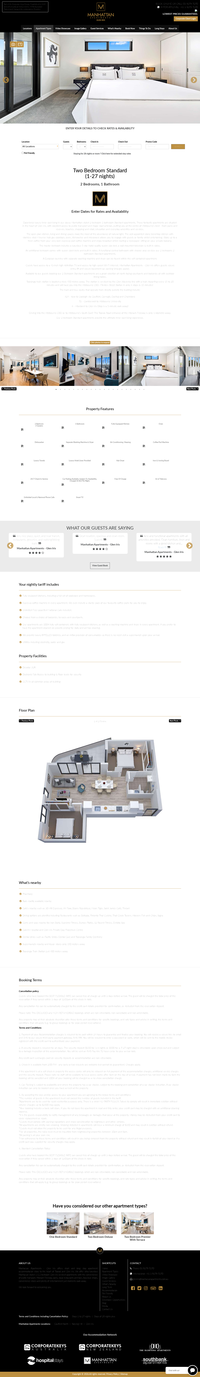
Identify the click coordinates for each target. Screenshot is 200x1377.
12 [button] (104, 389)
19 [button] (135, 389)
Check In (95, 142)
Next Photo (192, 389)
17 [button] (126, 389)
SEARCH (178, 147)
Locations (27, 29)
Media (105, 1306)
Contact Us (107, 1309)
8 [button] (86, 389)
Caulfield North (61, 1324)
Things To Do (145, 29)
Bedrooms (81, 142)
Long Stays (159, 29)
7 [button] (82, 389)
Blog (104, 1303)
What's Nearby (114, 29)
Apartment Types (43, 29)
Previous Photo (9, 389)
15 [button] (117, 389)
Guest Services (97, 29)
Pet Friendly (29, 153)
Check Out (123, 142)
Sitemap (124, 1374)
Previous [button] (3, 77)
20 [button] (139, 389)
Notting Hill (77, 1324)
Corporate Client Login (186, 19)
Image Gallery (80, 29)
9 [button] (91, 389)
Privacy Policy (112, 1374)
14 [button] (113, 389)
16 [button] (121, 389)
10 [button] (95, 389)
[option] (100, 78)
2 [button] (60, 389)
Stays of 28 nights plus (104, 1316)
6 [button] (78, 389)
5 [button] (73, 389)
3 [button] (64, 389)
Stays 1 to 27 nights (81, 1316)
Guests (66, 142)
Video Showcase (62, 29)
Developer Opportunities (113, 1300)
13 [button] (108, 389)
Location (26, 142)
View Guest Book (100, 566)
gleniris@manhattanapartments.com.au (150, 1279)
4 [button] (69, 389)
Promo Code (152, 142)
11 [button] (100, 389)
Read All (98, 547)
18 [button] (130, 389)
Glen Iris (90, 1324)
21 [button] (143, 389)
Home (105, 1268)
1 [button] (56, 389)
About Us (173, 29)
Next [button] (191, 77)
